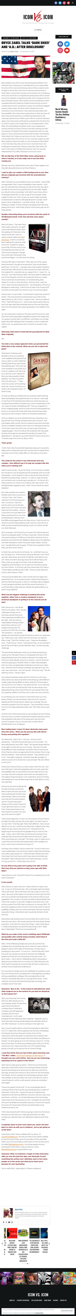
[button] (38, 30)
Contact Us (63, 1300)
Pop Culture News (29, 38)
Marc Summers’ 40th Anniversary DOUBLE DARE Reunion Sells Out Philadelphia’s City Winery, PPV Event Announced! (10, 1251)
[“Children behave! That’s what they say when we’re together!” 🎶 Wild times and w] (31, 1278)
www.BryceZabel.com (9, 1137)
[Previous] (2, 1243)
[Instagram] (12, 1222)
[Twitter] (6, 1222)
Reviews (55, 1300)
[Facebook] (4, 1222)
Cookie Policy (39, 1313)
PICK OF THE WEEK (63, 89)
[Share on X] (74, 653)
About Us (12, 1300)
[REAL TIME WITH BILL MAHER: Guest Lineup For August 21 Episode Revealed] (32, 1229)
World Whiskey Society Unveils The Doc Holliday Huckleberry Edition (62, 114)
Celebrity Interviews (11, 38)
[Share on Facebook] (74, 658)
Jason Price (14, 51)
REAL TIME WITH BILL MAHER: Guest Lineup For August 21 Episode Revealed (32, 1246)
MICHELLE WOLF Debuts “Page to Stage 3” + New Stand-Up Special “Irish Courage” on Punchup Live (43, 1247)
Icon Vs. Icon (38, 1294)
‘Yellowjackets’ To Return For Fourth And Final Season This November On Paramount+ (21, 1246)
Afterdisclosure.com (16, 1144)
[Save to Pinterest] (74, 662)
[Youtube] (9, 1222)
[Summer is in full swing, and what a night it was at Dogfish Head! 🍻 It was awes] (19, 1278)
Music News (47, 1300)
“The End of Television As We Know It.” (30, 1055)
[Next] (49, 1243)
